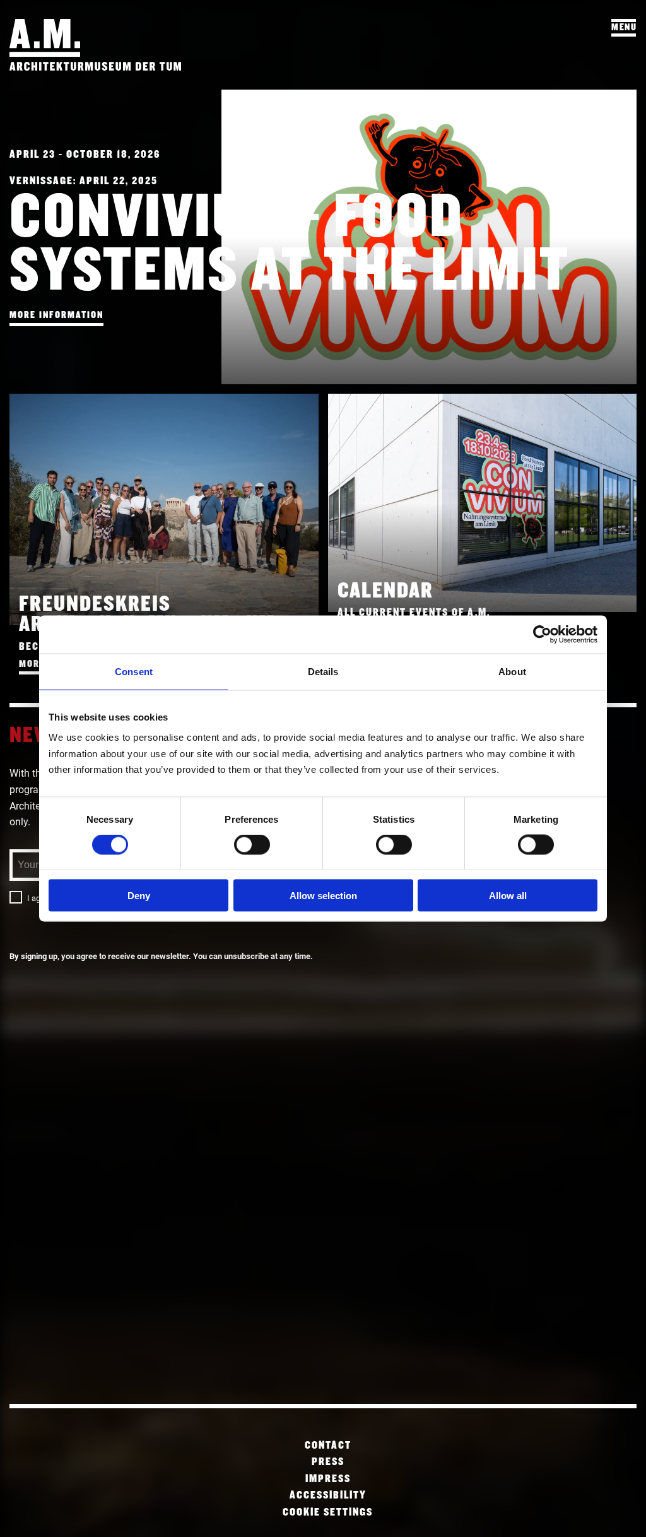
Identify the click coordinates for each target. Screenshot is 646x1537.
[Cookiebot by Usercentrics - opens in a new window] (542, 634)
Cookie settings (328, 1512)
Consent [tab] (134, 671)
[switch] (252, 845)
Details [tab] (323, 671)
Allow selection (323, 895)
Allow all (508, 895)
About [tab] (512, 671)
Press (328, 1462)
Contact (328, 1446)
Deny (138, 895)
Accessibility (328, 1495)
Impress (328, 1479)
